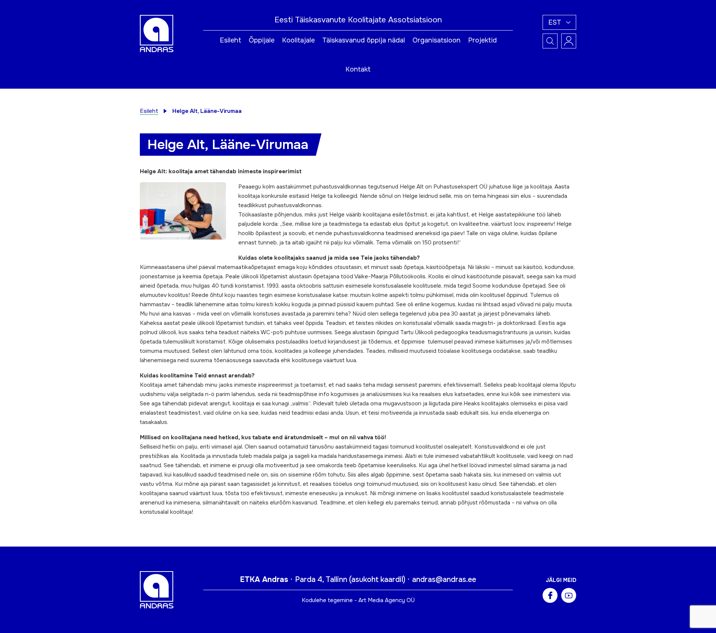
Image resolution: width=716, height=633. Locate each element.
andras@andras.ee (444, 579)
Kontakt (358, 69)
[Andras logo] (156, 33)
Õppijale (261, 40)
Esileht (230, 40)
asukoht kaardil (377, 579)
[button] (559, 22)
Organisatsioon (436, 40)
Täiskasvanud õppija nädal (363, 40)
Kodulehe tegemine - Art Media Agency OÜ (358, 600)
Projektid (482, 40)
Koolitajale (298, 40)
